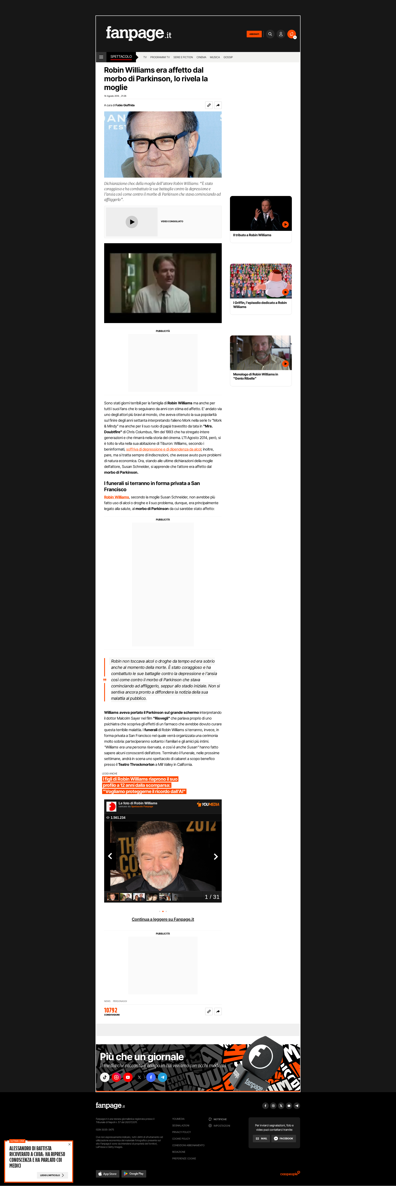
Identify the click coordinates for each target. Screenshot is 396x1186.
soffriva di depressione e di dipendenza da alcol (163, 449)
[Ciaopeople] (290, 1175)
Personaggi (120, 1001)
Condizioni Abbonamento (188, 1145)
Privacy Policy (181, 1132)
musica (215, 57)
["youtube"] (128, 1077)
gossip (228, 57)
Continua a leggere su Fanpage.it (163, 919)
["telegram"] (162, 1077)
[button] (218, 105)
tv (145, 57)
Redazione (178, 1151)
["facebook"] (151, 1077)
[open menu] (101, 57)
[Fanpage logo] (133, 34)
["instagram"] (116, 1077)
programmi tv (160, 57)
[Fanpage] (110, 1105)
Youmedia (178, 1118)
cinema (201, 57)
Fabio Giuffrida (125, 105)
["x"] (139, 1077)
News (107, 1001)
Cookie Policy (181, 1138)
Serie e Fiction (183, 57)
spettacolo (121, 56)
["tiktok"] (105, 1077)
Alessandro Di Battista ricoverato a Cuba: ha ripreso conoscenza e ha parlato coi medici (37, 1157)
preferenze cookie (184, 1158)
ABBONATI (254, 34)
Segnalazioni (180, 1125)
